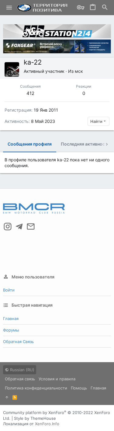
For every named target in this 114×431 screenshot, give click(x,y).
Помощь (79, 388)
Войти (9, 290)
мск (79, 71)
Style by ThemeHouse (35, 418)
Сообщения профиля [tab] (30, 143)
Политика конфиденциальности (36, 388)
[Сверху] (7, 397)
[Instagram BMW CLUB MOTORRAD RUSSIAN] (7, 226)
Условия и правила (57, 378)
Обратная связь (18, 341)
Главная (11, 318)
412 (30, 93)
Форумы (11, 330)
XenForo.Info (47, 423)
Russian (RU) (21, 369)
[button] (9, 7)
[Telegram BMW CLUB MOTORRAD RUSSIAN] (19, 226)
